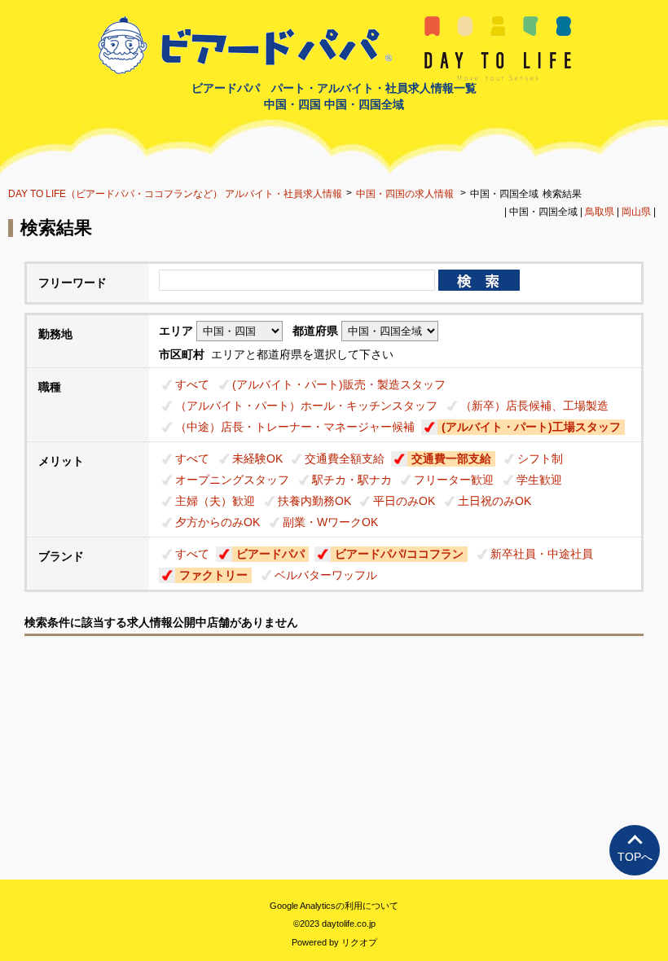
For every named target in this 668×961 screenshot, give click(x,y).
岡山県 (636, 211)
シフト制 (540, 458)
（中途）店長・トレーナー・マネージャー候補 (295, 426)
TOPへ (635, 856)
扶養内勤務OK (314, 500)
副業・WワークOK (330, 522)
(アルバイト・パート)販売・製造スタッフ (339, 384)
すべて (192, 384)
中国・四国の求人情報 (406, 194)
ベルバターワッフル (326, 574)
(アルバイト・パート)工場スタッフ (531, 426)
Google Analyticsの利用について (334, 906)
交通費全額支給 (345, 458)
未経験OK (257, 458)
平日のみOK (404, 500)
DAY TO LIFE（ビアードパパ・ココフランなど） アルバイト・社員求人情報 (175, 194)
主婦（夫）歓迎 (215, 500)
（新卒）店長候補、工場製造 (534, 405)
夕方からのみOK (217, 522)
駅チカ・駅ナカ (352, 479)
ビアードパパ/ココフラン (399, 553)
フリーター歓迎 (454, 479)
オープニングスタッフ (232, 479)
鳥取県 (599, 211)
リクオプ (359, 942)
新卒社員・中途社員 (541, 553)
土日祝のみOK (494, 500)
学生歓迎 (539, 479)
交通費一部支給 (451, 458)
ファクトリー (213, 574)
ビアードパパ (270, 553)
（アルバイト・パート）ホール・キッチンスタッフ (306, 405)
